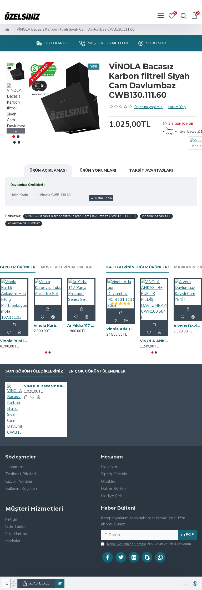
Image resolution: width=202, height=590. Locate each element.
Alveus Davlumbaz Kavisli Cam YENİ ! (188, 325)
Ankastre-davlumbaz (23, 223)
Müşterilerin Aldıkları (66, 267)
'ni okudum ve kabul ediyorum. (149, 544)
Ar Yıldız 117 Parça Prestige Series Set (81, 325)
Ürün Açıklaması (48, 170)
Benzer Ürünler (18, 267)
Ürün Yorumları (98, 170)
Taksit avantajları (151, 170)
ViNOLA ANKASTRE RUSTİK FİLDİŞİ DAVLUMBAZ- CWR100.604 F (154, 340)
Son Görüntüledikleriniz (34, 371)
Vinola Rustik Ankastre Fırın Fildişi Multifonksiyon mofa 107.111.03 (14, 340)
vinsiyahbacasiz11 (156, 216)
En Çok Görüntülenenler (96, 371)
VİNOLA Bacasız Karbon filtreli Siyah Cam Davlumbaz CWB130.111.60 (80, 216)
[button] (34, 98)
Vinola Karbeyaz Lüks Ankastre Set (48, 325)
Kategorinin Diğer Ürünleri (137, 267)
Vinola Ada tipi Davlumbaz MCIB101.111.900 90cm (120, 329)
